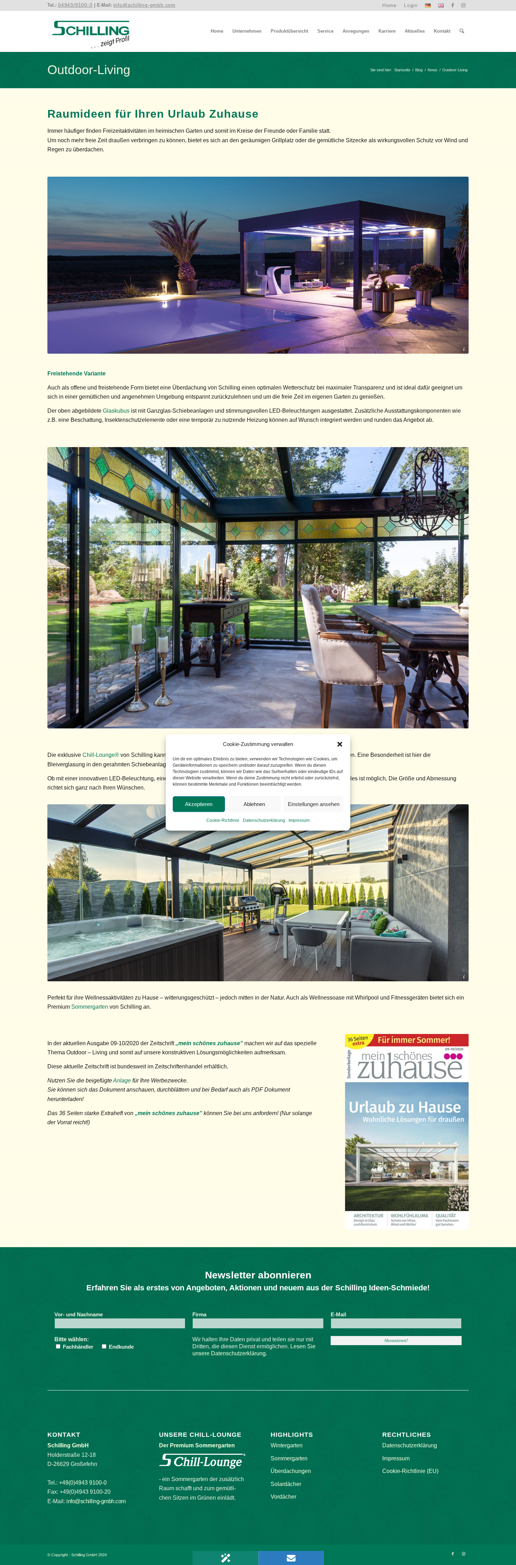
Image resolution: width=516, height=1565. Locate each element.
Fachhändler (77, 1347)
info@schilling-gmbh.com (144, 5)
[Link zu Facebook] (453, 5)
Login (411, 5)
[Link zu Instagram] (463, 5)
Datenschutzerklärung (264, 820)
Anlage (122, 1080)
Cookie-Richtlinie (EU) (410, 1471)
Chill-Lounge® (100, 755)
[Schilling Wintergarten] (90, 31)
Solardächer (286, 1484)
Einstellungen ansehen (313, 804)
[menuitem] (390, 5)
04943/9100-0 (75, 5)
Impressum (299, 820)
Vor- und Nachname (80, 1314)
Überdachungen (291, 1471)
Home (389, 5)
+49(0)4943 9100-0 (83, 1483)
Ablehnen (254, 804)
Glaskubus (116, 411)
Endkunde (120, 1347)
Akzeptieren (198, 804)
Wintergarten (287, 1445)
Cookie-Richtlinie (222, 820)
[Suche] (462, 31)
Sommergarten (89, 1007)
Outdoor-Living (88, 70)
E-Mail (340, 1314)
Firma (199, 1314)
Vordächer (283, 1497)
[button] (339, 744)
